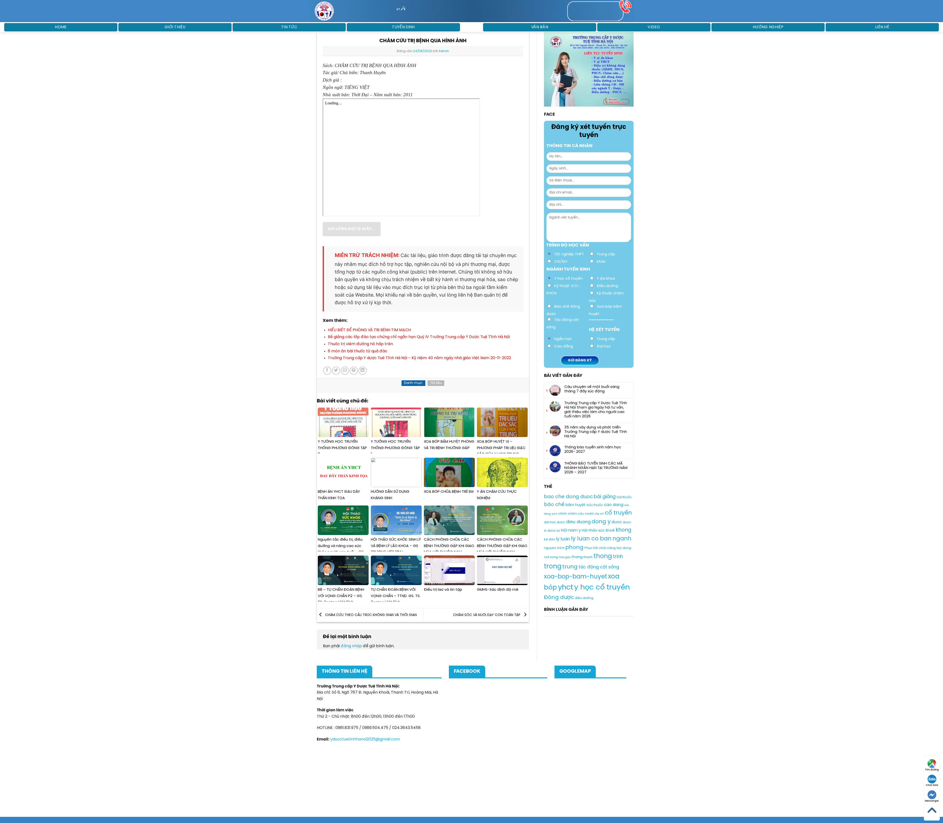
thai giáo (564, 557)
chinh (562, 513)
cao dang (613, 505)
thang (576, 557)
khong (623, 530)
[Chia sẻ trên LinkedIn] (363, 371)
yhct (565, 587)
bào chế (554, 504)
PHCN (560, 548)
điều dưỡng (584, 598)
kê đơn (549, 539)
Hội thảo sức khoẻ (598, 531)
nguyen (550, 548)
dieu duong (578, 522)
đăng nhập (351, 646)
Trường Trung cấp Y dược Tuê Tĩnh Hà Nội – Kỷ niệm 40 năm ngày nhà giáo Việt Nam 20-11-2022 (419, 358)
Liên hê (882, 27)
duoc (616, 522)
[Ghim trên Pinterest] (354, 371)
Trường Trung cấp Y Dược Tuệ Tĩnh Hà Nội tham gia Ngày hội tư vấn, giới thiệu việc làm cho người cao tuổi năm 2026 (595, 409)
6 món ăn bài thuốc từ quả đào (357, 351)
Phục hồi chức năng (600, 548)
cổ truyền (618, 513)
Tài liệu (436, 383)
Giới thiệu (175, 27)
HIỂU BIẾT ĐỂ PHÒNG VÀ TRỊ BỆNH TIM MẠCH (369, 330)
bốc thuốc (595, 505)
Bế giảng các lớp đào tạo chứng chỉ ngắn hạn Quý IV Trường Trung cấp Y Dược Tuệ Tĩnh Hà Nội (419, 337)
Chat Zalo (932, 785)
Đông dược (559, 597)
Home (61, 27)
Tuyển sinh (403, 27)
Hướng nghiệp (768, 27)
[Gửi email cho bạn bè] (345, 371)
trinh (618, 556)
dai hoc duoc (554, 522)
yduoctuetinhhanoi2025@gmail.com (365, 739)
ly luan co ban (591, 539)
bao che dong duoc (568, 496)
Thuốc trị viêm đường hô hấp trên (360, 344)
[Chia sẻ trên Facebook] (327, 371)
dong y (601, 522)
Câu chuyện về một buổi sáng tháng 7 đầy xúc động (591, 389)
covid (589, 513)
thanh (588, 557)
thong (603, 556)
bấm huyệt (576, 505)
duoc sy (553, 530)
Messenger (932, 801)
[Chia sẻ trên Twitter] (336, 371)
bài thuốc (624, 497)
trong (552, 566)
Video (654, 27)
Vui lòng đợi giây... (351, 229)
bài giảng (605, 496)
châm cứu (576, 513)
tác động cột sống (599, 567)
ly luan (563, 539)
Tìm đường (932, 769)
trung (570, 567)
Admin (444, 51)
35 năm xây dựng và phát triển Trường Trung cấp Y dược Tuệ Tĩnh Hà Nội (595, 431)
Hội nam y (571, 530)
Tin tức (289, 27)
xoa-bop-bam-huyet (575, 577)
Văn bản (539, 27)
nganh (621, 539)
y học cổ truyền (602, 587)
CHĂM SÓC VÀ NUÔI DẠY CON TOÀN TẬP (487, 615)
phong (574, 547)
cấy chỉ (599, 513)
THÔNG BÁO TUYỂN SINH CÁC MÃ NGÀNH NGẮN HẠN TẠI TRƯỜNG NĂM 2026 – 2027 (595, 468)
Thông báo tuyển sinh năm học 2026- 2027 (592, 449)
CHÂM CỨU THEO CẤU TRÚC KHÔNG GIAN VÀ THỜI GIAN (370, 615)
